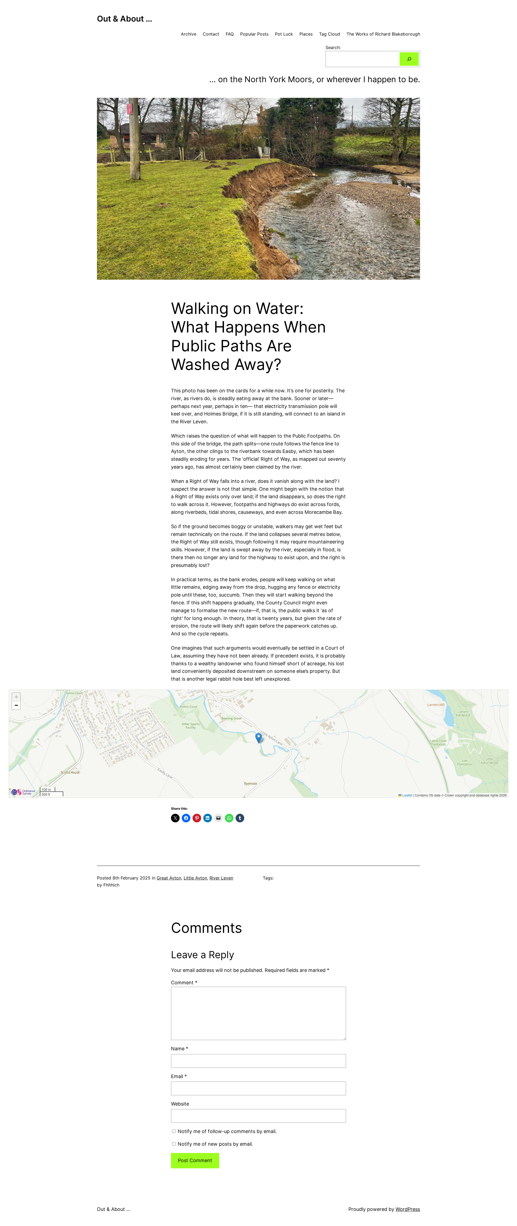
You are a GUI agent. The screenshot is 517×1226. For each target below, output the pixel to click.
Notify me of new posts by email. (215, 1144)
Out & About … (124, 18)
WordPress (408, 1209)
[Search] (409, 58)
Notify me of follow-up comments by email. (227, 1131)
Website (180, 1104)
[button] (258, 738)
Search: (333, 47)
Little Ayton (195, 878)
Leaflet (406, 795)
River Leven (221, 878)
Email (179, 1076)
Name (179, 1048)
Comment (184, 982)
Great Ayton (169, 878)
